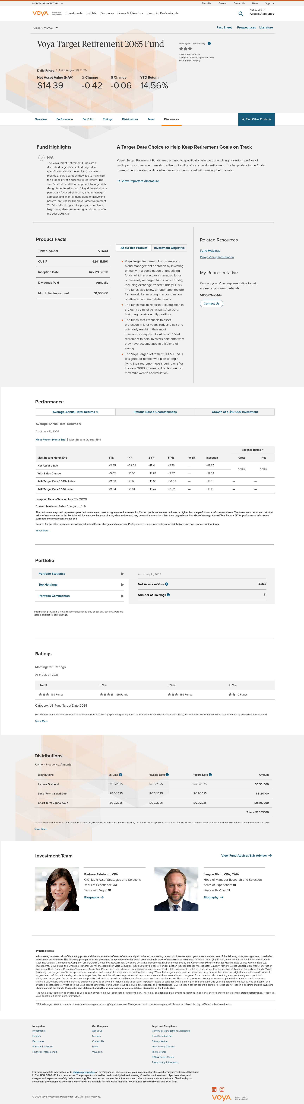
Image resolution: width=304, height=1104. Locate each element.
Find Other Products (258, 119)
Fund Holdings (210, 251)
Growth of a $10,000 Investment (235, 412)
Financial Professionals (162, 13)
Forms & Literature (130, 13)
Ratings (107, 119)
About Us (206, 3)
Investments (74, 13)
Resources (107, 13)
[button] (241, 17)
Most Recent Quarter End (85, 439)
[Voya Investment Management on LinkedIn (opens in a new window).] (214, 1090)
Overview (41, 119)
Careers (222, 3)
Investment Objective (169, 248)
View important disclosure (140, 181)
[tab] (134, 247)
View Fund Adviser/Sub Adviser (244, 856)
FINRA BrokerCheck (163, 1057)
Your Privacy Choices (163, 1046)
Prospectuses (246, 27)
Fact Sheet (224, 27)
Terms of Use (159, 1052)
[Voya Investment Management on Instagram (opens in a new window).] (222, 1090)
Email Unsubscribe (162, 1036)
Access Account (261, 14)
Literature (266, 27)
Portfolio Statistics (52, 574)
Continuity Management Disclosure (171, 1030)
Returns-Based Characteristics (155, 412)
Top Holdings (48, 585)
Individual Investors (45, 3)
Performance (64, 119)
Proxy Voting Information (217, 257)
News (255, 3)
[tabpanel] (92, 889)
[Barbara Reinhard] (57, 889)
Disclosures (171, 119)
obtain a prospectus (84, 1072)
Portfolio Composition (54, 596)
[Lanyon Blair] (176, 889)
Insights (91, 13)
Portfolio (88, 119)
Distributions (130, 119)
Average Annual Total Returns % (75, 412)
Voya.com (270, 3)
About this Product (134, 248)
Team (151, 119)
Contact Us (239, 3)
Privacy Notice (159, 1041)
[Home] (47, 14)
